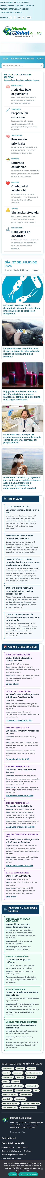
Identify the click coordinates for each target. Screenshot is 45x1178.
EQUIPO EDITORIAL (21, 2)
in (19, 17)
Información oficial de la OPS (19, 866)
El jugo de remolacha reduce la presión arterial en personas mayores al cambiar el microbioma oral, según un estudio (21, 395)
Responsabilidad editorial (11, 1151)
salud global (7, 1090)
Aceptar (13, 1174)
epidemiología (26, 1095)
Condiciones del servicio (11, 1158)
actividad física (32, 1086)
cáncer (5, 1082)
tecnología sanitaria (23, 1090)
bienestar (31, 1068)
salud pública (7, 1068)
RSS (28, 17)
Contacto (27, 1151)
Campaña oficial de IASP (17, 759)
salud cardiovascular (10, 1103)
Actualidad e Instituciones (22, 59)
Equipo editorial (23, 1147)
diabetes (20, 1077)
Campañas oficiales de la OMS (20, 827)
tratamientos (20, 1099)
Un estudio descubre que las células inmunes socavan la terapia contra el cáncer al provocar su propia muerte (22, 438)
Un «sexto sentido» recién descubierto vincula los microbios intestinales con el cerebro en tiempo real (21, 309)
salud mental (7, 1077)
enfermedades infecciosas (12, 1086)
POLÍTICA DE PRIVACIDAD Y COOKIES (14, 9)
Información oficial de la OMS (19, 796)
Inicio (5, 59)
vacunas (16, 1082)
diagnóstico (7, 1099)
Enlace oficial (12, 684)
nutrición (6, 1073)
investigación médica (34, 1073)
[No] (42, 1169)
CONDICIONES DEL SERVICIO (11, 12)
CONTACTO (29, 5)
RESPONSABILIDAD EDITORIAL (12, 5)
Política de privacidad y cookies (14, 1155)
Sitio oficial (11, 897)
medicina (20, 1068)
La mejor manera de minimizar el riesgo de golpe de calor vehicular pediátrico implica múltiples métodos (21, 352)
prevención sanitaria (28, 1108)
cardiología (31, 1077)
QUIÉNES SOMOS (6, 2)
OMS (36, 1090)
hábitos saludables (9, 1095)
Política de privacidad (28, 1174)
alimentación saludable (31, 1103)
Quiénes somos (8, 1147)
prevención (18, 1073)
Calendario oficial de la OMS (19, 720)
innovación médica (9, 1108)
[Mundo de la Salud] (22, 33)
